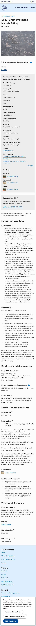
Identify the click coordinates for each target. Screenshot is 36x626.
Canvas (3, 574)
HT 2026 (4, 69)
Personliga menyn (6, 581)
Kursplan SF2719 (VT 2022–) (14, 207)
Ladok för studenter (7, 585)
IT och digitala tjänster (8, 559)
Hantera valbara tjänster (13, 612)
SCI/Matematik (6, 524)
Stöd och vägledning (7, 556)
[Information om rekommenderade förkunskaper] (29, 385)
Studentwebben (6, 2)
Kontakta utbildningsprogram (10, 593)
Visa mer (30, 165)
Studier (3, 552)
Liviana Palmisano (12, 176)
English (25, 7)
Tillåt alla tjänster (10, 621)
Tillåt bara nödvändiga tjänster (15, 616)
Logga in (31, 2)
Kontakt (3, 563)
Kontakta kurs (5, 596)
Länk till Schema (8, 151)
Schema (4, 571)
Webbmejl (4, 578)
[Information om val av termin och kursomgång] (31, 62)
